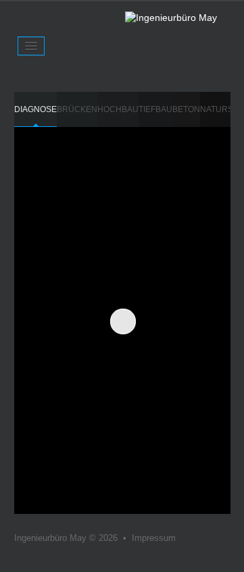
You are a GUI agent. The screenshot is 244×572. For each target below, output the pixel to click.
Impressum (154, 538)
